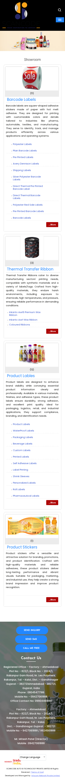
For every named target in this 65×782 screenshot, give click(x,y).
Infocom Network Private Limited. (45, 775)
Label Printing (20, 469)
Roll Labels (19, 489)
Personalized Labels (24, 482)
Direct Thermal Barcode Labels (26, 197)
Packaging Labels (23, 437)
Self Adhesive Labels (25, 463)
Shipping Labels (22, 170)
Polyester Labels (22, 144)
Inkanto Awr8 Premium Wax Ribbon (25, 314)
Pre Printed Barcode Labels (28, 211)
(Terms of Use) (37, 772)
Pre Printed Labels (23, 157)
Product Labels (21, 424)
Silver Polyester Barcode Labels (27, 178)
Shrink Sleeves (21, 476)
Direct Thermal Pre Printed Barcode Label (28, 187)
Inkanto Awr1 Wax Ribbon (23, 319)
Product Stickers (22, 547)
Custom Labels (21, 450)
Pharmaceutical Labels (26, 495)
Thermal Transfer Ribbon (30, 269)
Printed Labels (21, 456)
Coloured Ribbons (19, 324)
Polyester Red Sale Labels (28, 204)
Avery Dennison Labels (26, 163)
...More (52, 224)
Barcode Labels (21, 99)
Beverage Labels (22, 443)
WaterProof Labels (23, 430)
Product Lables (21, 375)
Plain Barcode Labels (25, 150)
